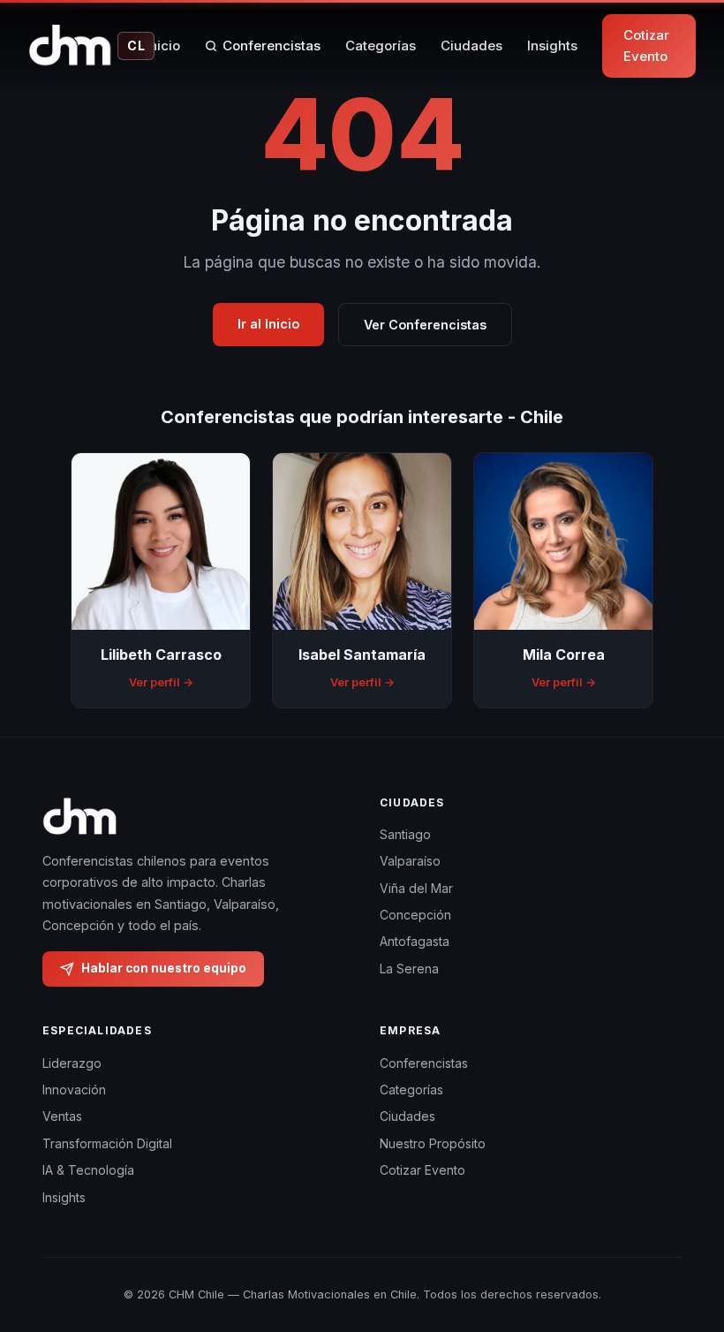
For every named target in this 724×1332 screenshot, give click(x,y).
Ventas (62, 1116)
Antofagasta (414, 941)
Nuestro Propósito (433, 1143)
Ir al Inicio (268, 323)
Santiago (405, 834)
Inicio (163, 45)
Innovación (74, 1089)
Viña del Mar (416, 888)
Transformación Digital (107, 1143)
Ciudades (471, 45)
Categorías (380, 45)
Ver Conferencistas (425, 324)
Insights (552, 45)
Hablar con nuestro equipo (163, 968)
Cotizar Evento (646, 45)
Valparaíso (410, 860)
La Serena (409, 968)
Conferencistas (271, 45)
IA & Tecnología (88, 1169)
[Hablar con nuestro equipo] (678, 1227)
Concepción (415, 914)
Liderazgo (72, 1063)
